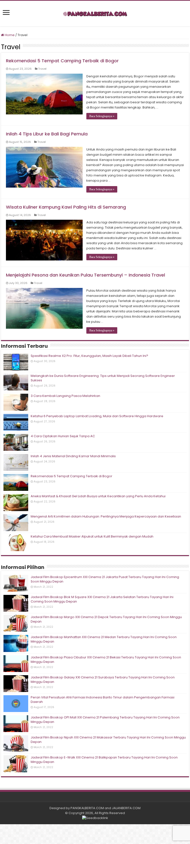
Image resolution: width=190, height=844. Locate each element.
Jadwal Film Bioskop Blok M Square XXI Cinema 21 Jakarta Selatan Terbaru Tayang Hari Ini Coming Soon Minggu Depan (102, 599)
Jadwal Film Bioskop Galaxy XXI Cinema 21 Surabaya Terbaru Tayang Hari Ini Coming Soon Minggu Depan (103, 679)
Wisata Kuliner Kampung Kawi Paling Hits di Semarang (66, 207)
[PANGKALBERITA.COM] (95, 13)
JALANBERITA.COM (126, 808)
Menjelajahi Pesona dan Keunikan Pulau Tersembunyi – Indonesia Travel (85, 275)
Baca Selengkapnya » (101, 116)
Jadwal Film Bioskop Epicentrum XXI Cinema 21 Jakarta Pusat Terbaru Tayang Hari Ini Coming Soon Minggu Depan (105, 579)
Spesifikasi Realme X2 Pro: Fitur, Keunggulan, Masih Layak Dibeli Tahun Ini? (89, 355)
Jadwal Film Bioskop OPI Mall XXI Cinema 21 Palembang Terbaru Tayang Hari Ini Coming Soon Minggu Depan (105, 719)
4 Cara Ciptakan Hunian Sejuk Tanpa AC (63, 436)
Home (9, 35)
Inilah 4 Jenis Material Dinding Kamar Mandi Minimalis (73, 456)
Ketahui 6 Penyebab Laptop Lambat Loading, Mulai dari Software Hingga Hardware (97, 416)
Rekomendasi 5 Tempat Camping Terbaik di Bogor (62, 61)
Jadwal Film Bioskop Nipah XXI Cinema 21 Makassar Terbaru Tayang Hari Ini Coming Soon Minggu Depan (108, 739)
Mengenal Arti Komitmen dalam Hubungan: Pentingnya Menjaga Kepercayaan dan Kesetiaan (106, 516)
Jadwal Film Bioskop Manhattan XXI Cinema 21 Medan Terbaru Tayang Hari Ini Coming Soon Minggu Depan (104, 639)
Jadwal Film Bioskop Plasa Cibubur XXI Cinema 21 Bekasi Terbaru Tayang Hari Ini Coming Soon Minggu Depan (106, 659)
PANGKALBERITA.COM (87, 808)
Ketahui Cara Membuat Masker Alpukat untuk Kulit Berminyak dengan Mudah (92, 536)
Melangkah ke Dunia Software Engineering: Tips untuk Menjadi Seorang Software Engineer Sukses (103, 378)
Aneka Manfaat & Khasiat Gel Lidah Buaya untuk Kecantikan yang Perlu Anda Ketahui (98, 496)
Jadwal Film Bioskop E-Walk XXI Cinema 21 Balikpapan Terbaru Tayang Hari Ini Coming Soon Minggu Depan (104, 759)
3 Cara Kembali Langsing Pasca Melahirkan (65, 395)
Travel (42, 69)
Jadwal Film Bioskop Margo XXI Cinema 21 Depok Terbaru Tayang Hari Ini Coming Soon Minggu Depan (106, 619)
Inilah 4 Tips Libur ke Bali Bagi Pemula (47, 134)
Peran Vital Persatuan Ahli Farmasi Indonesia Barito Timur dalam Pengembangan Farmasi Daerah (102, 699)
